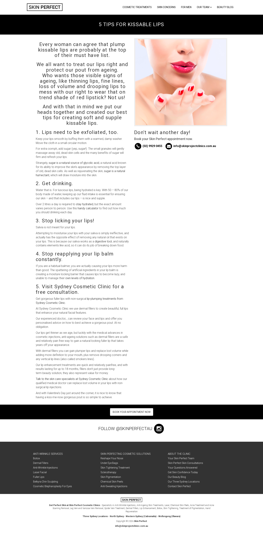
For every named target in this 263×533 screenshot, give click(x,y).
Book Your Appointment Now (131, 412)
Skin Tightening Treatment (115, 467)
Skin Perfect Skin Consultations (185, 463)
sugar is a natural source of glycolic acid (74, 163)
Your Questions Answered (182, 467)
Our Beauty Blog (177, 477)
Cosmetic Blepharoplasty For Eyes (52, 486)
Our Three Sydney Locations (184, 481)
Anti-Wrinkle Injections (45, 467)
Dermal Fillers (40, 463)
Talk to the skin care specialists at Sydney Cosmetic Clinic (72, 379)
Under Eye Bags (109, 463)
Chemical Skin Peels (112, 481)
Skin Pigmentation (111, 477)
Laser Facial (40, 472)
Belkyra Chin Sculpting (45, 481)
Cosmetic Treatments (137, 7)
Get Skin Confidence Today (183, 472)
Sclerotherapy (108, 472)
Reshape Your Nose (112, 458)
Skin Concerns (166, 7)
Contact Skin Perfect (179, 486)
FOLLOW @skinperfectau (125, 428)
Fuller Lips (38, 477)
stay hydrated (84, 204)
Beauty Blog (225, 7)
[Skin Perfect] (45, 7)
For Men (186, 7)
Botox (36, 458)
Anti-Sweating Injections (114, 486)
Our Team (203, 7)
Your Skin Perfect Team (181, 458)
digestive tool (103, 241)
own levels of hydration (79, 278)
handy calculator (88, 208)
